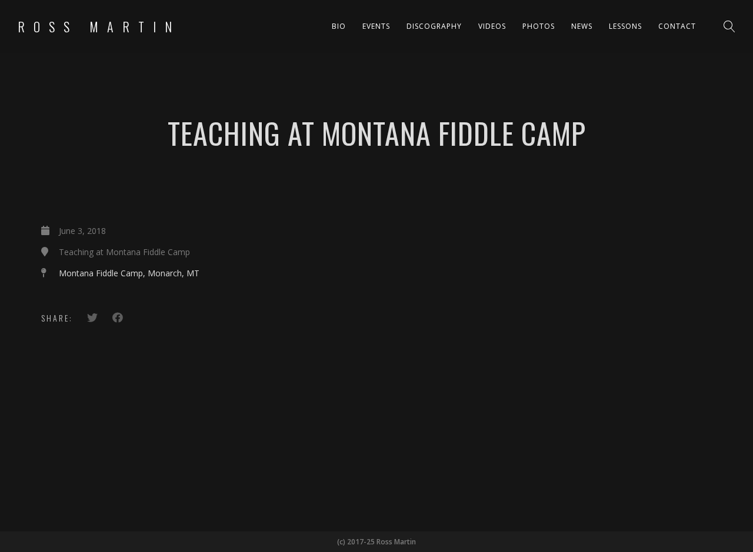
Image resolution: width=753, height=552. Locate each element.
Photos (538, 26)
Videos (492, 26)
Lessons (625, 26)
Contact (677, 26)
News (581, 26)
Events (376, 26)
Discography (434, 26)
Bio (339, 26)
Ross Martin (99, 26)
